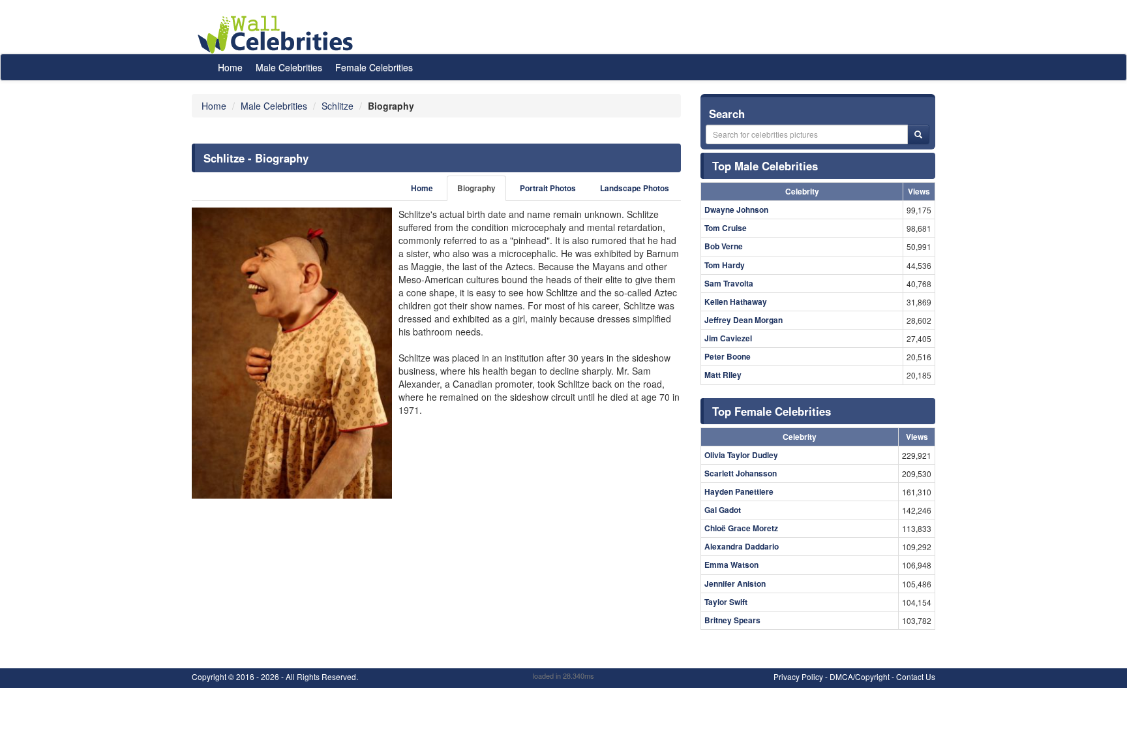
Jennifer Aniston (735, 583)
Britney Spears (732, 620)
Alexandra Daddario (741, 546)
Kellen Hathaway (735, 301)
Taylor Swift (725, 602)
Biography (476, 188)
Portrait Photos (548, 188)
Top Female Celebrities (771, 411)
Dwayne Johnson (736, 209)
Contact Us (915, 676)
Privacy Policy (798, 676)
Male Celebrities (289, 67)
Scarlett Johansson (740, 473)
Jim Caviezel (728, 338)
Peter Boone (727, 356)
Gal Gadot (722, 510)
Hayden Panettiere (739, 491)
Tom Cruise (725, 228)
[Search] (918, 134)
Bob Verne (723, 246)
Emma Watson (731, 564)
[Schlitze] (292, 353)
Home (230, 67)
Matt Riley (723, 374)
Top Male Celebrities (765, 166)
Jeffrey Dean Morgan (743, 320)
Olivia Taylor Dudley (741, 455)
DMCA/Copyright (860, 676)
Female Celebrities (374, 67)
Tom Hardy (724, 265)
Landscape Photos (634, 188)
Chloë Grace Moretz (741, 528)
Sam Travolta (728, 283)
